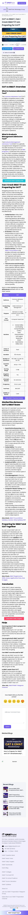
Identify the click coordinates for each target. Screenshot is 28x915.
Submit (7, 726)
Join (4, 9)
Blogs (6, 14)
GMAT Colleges (6, 872)
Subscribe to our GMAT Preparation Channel (13, 898)
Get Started (21, 3)
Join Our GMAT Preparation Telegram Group (13, 893)
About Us (4, 888)
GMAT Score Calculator (9, 881)
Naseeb (6, 44)
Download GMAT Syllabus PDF (14, 181)
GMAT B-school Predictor (10, 878)
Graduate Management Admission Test (11, 143)
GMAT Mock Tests (7, 858)
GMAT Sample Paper (14, 913)
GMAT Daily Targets (8, 861)
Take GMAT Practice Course (14, 398)
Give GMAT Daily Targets (14, 618)
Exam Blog (5, 868)
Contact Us (23, 906)
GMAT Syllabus (6, 884)
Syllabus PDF (19, 48)
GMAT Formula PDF (8, 875)
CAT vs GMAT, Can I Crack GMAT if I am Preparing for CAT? (14, 15)
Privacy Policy (11, 906)
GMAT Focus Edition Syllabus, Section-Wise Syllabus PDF (14, 519)
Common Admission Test (12, 96)
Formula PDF (8, 48)
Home (3, 14)
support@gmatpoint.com (12, 846)
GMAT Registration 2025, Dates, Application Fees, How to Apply (13, 578)
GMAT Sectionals (7, 865)
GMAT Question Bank (8, 855)
